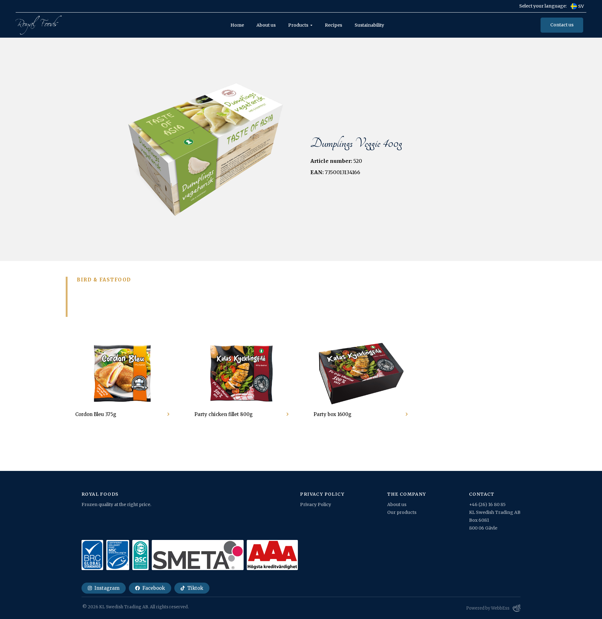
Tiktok (194, 588)
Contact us (561, 25)
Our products (401, 512)
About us (266, 25)
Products (298, 25)
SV (581, 6)
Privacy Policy (315, 504)
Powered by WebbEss (488, 608)
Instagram (106, 588)
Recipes (333, 25)
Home (237, 25)
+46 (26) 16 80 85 (487, 504)
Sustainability (369, 25)
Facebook (153, 588)
